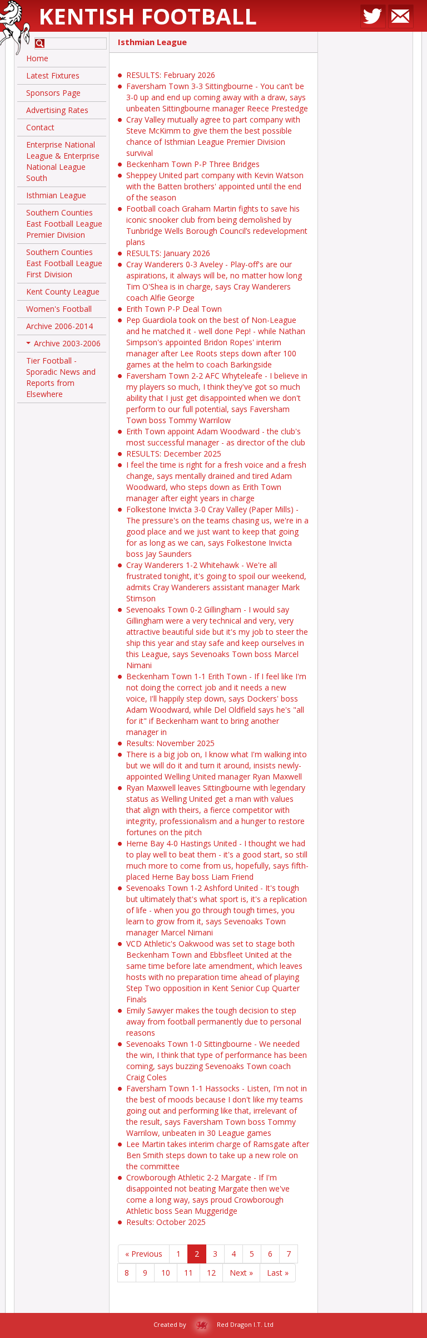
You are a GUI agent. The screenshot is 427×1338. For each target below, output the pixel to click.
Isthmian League (56, 195)
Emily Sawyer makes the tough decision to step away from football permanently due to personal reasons (213, 1021)
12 (211, 1272)
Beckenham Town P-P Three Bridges (193, 164)
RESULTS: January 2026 (168, 253)
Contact (40, 127)
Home (37, 58)
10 (165, 1272)
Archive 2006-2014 (59, 326)
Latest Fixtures (53, 75)
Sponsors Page (53, 92)
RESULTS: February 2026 (170, 75)
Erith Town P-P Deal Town (174, 308)
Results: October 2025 (166, 1222)
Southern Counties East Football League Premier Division (64, 223)
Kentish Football (147, 16)
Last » (278, 1272)
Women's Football (59, 308)
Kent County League (63, 291)
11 (188, 1272)
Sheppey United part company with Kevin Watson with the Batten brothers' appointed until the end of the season (215, 186)
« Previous (143, 1253)
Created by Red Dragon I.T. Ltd (213, 1324)
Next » (241, 1272)
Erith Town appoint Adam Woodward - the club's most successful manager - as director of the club (215, 437)
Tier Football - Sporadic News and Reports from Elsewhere (61, 377)
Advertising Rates (57, 110)
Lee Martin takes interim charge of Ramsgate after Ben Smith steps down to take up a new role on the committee (217, 1155)
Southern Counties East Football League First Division (64, 263)
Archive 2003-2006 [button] (64, 345)
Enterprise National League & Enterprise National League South (63, 161)
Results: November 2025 (170, 743)
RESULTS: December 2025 (173, 453)
